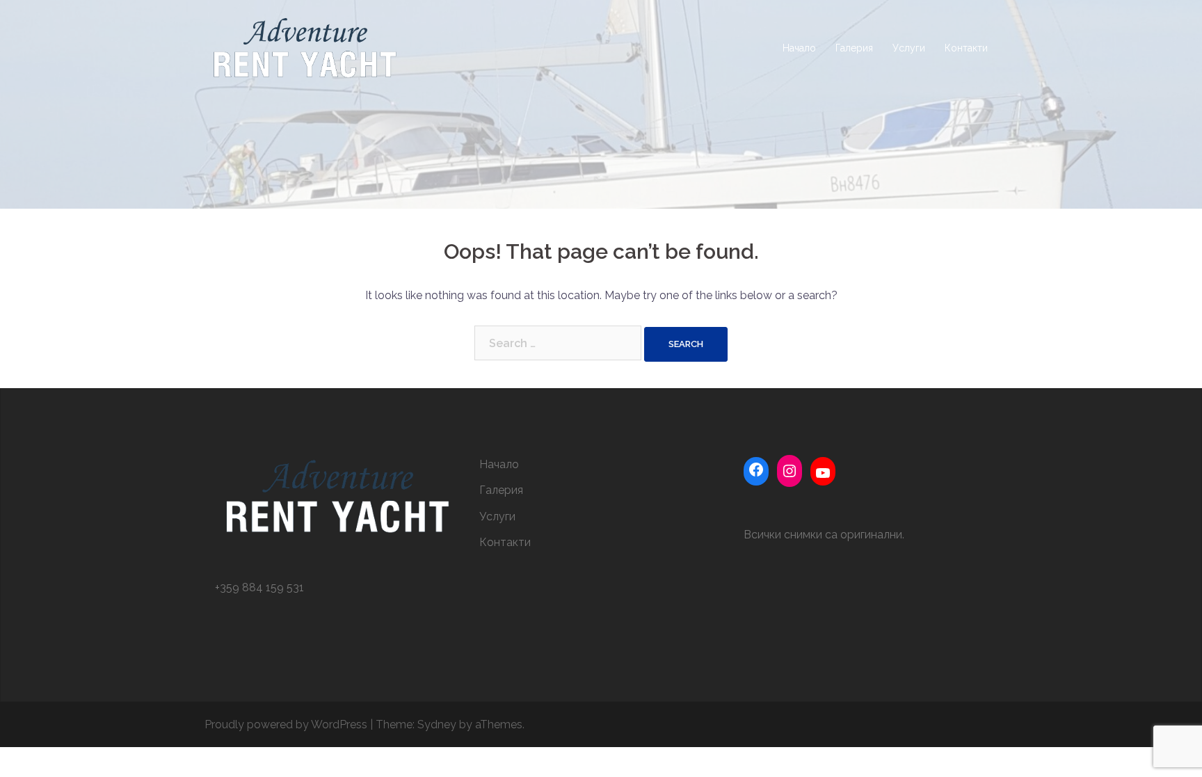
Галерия (854, 48)
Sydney (436, 724)
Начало (799, 48)
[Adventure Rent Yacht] (304, 47)
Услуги (908, 48)
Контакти (966, 48)
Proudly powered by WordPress (286, 724)
